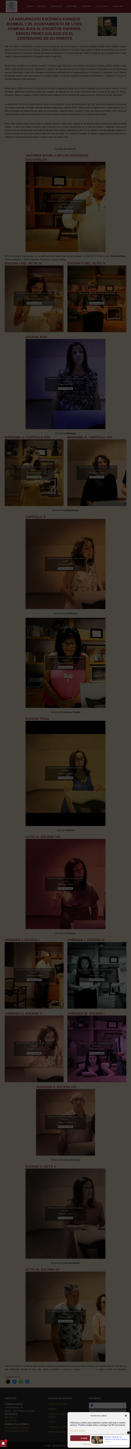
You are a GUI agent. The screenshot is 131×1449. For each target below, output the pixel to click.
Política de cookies (89, 1444)
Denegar (113, 1438)
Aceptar (84, 1438)
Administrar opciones (77, 1431)
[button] (126, 1415)
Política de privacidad (105, 1444)
